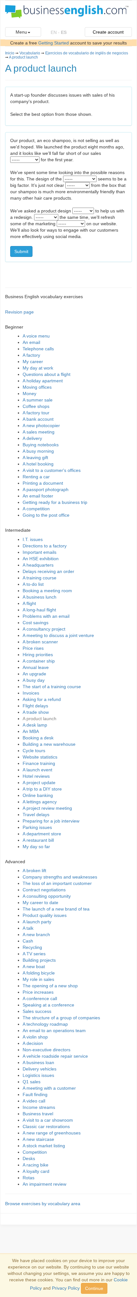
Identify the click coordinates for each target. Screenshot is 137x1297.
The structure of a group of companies (61, 1017)
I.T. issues (33, 539)
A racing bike (35, 1164)
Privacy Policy (66, 1288)
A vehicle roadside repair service (55, 1056)
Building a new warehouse (49, 744)
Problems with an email (46, 616)
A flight (29, 603)
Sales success (37, 1011)
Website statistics (40, 757)
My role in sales (38, 979)
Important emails (39, 552)
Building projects (39, 960)
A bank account (38, 419)
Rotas (28, 1177)
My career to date (40, 902)
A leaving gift (35, 457)
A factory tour (36, 412)
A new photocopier (41, 425)
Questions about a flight (46, 374)
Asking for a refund (42, 699)
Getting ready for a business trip (55, 502)
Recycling (32, 947)
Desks (29, 1158)
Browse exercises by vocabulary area (42, 1203)
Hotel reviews (36, 776)
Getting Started (53, 42)
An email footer (38, 495)
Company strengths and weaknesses (60, 876)
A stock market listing (44, 1145)
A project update (39, 782)
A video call (34, 1100)
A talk (28, 928)
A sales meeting (38, 431)
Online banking (38, 795)
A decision (33, 1043)
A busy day (34, 680)
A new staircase (38, 1139)
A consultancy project (44, 629)
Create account (108, 32)
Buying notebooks (41, 444)
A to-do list (33, 584)
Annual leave (36, 667)
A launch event (37, 769)
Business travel (38, 1113)
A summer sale (38, 399)
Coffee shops (36, 406)
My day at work (38, 367)
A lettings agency (40, 801)
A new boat (34, 966)
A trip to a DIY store (42, 789)
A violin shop (35, 1036)
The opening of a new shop (50, 985)
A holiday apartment (43, 380)
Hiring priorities (38, 654)
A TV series (34, 953)
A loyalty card (36, 1171)
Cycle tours (34, 750)
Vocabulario (29, 53)
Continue (94, 1288)
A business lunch (39, 597)
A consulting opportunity (47, 896)
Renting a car (36, 476)
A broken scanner (40, 641)
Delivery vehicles (39, 1068)
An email (31, 342)
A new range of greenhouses (52, 1132)
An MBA (31, 731)
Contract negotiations (44, 889)
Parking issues (37, 827)
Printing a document (43, 483)
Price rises (33, 648)
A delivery (32, 438)
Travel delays (36, 814)
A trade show (36, 712)
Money (29, 393)
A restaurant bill (38, 840)
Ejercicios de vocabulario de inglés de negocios (86, 53)
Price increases (38, 992)
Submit (21, 251)
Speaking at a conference (48, 1004)
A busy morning (38, 451)
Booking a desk (38, 737)
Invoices (31, 693)
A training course (39, 577)
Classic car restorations (46, 1126)
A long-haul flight (39, 609)
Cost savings (35, 622)
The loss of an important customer (57, 883)
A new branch (36, 934)
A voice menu (36, 335)
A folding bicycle (39, 972)
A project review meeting (47, 808)
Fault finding (35, 1094)
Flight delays (35, 705)
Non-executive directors (46, 1049)
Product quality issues (45, 915)
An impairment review (44, 1184)
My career (33, 361)
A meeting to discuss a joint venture (58, 635)
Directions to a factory (45, 545)
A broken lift (34, 870)
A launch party (37, 921)
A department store (42, 833)
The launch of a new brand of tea (56, 908)
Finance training (39, 763)
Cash (28, 940)
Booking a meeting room (47, 590)
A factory (31, 355)
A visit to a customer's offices (52, 470)
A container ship (39, 661)
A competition (36, 508)
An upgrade (34, 673)
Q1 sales (31, 1081)
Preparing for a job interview (51, 821)
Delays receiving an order (48, 571)
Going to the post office (46, 515)
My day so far (36, 846)
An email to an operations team (54, 1030)
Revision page (19, 311)
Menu (21, 32)
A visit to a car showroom (48, 1120)
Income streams (39, 1107)
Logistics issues (38, 1075)
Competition (35, 1152)
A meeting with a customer (49, 1088)
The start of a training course (52, 686)
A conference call (40, 998)
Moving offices (37, 387)
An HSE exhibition (41, 558)
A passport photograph (45, 489)
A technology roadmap (45, 1024)
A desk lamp (35, 725)
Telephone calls (38, 348)
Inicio (9, 53)
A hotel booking (38, 463)
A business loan (38, 1062)
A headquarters (38, 565)
